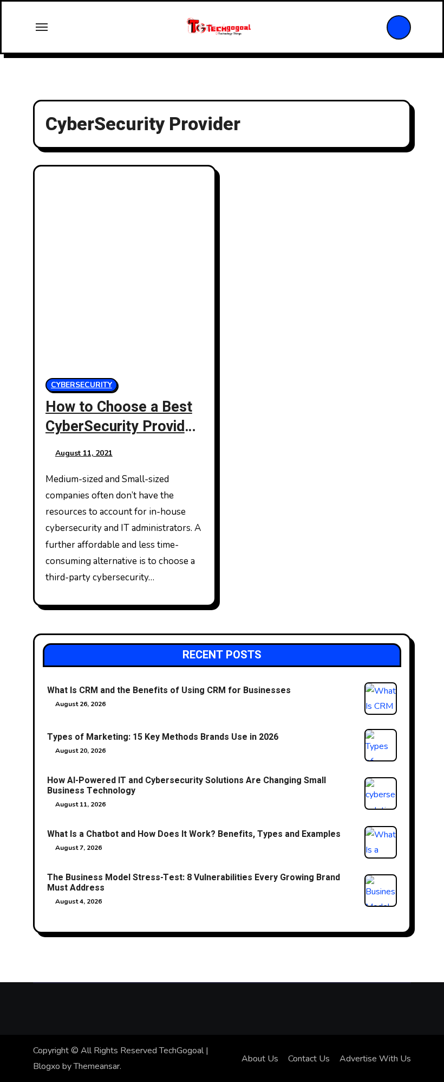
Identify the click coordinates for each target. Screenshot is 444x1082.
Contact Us (309, 1059)
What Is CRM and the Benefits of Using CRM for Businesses (169, 690)
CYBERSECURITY (81, 385)
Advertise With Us (375, 1059)
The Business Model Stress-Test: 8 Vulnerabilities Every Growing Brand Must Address (193, 882)
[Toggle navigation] (41, 27)
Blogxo (46, 1066)
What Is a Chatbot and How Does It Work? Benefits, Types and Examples (194, 834)
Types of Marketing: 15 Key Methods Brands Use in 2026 (162, 737)
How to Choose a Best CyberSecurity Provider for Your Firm (121, 426)
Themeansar (97, 1066)
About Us (259, 1059)
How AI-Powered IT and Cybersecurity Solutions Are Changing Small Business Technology (186, 785)
